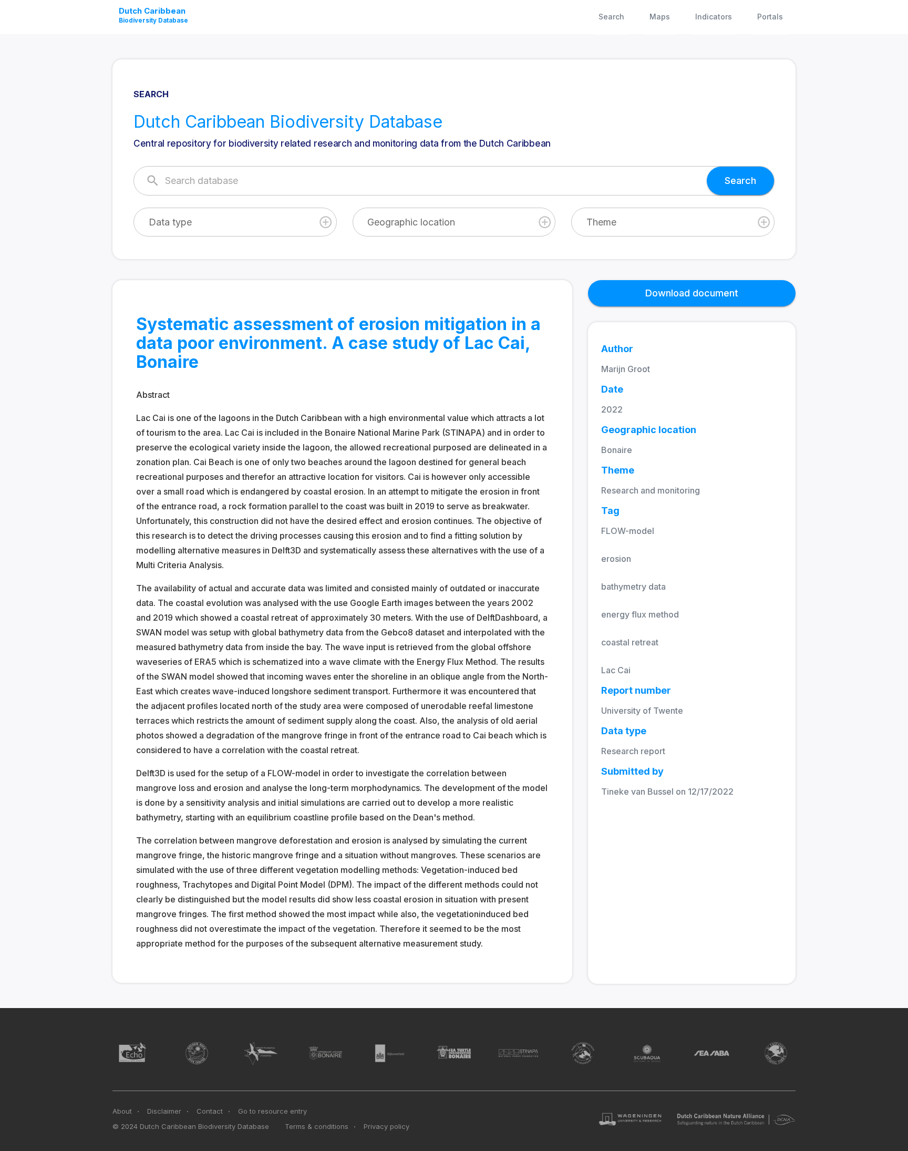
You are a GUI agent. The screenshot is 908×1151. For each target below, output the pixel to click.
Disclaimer (164, 1111)
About (122, 1111)
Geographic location (411, 222)
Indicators (713, 16)
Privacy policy (386, 1126)
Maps (659, 16)
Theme (601, 222)
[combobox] (235, 222)
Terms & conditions (316, 1126)
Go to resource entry (272, 1111)
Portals (770, 16)
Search (611, 16)
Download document (691, 293)
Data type (170, 222)
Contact (210, 1111)
